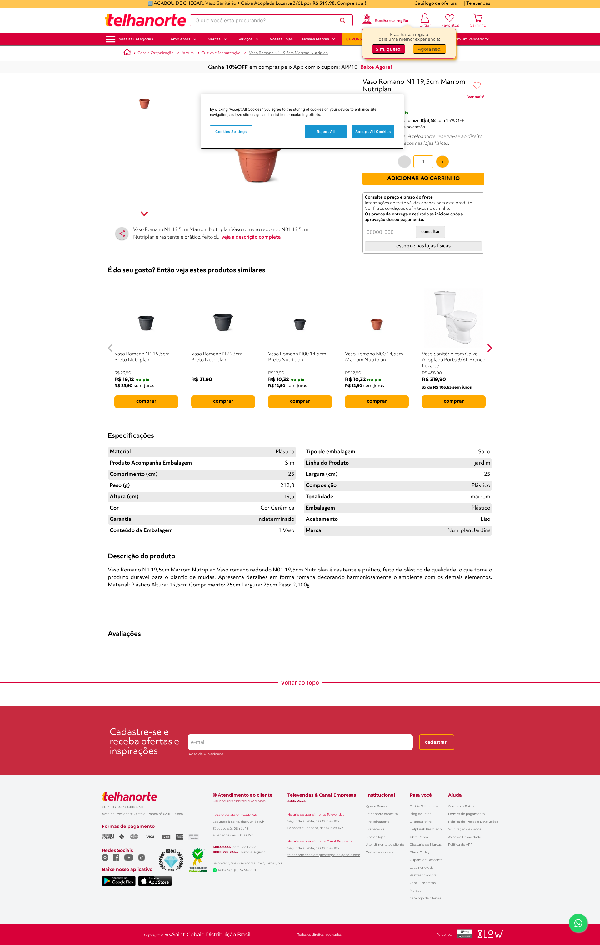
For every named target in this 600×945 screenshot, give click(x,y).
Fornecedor (375, 829)
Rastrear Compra (423, 875)
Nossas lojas (375, 837)
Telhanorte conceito (382, 814)
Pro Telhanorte (377, 822)
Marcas (415, 890)
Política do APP (460, 844)
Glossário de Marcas (426, 844)
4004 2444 (222, 847)
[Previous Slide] (110, 348)
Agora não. (429, 49)
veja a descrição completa (251, 237)
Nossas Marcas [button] (315, 39)
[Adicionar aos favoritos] (476, 85)
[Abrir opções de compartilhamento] (122, 233)
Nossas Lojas (281, 39)
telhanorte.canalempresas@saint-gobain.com (324, 855)
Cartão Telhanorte (424, 806)
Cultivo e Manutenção (220, 53)
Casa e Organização (155, 53)
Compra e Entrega (463, 806)
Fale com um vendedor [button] (465, 39)
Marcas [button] (214, 39)
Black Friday (419, 852)
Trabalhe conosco (380, 852)
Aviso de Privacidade (205, 754)
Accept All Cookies (373, 131)
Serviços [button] (245, 39)
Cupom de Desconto (426, 860)
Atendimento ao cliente (385, 844)
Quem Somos (377, 806)
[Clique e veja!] (476, 98)
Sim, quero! (389, 49)
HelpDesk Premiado (426, 829)
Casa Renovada (422, 868)
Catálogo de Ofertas (425, 898)
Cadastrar (436, 742)
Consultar (430, 232)
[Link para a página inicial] (127, 53)
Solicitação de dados (464, 829)
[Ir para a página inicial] (145, 20)
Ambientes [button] (180, 39)
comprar (146, 401)
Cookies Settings (231, 131)
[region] (302, 121)
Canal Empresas (423, 883)
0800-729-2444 (225, 852)
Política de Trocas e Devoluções (473, 822)
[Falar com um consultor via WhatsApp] (578, 923)
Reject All (326, 131)
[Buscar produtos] (344, 20)
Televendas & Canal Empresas (322, 794)
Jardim (187, 53)
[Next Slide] (489, 348)
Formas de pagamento (466, 814)
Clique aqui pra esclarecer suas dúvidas (239, 800)
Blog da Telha (421, 814)
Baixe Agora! (376, 67)
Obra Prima (419, 837)
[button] (135, 39)
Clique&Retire (421, 822)
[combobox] (271, 20)
